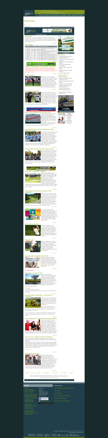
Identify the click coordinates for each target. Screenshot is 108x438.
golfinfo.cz (27, 372)
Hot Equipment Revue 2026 (29, 400)
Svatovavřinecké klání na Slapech (65, 89)
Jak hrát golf (71, 372)
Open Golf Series (58, 393)
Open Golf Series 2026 (28, 414)
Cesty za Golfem (55, 372)
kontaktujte (66, 376)
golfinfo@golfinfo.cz (45, 393)
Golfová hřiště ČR (46, 372)
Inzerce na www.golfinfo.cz (29, 389)
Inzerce (36, 380)
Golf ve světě (38, 372)
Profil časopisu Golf (28, 404)
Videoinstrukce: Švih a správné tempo (62, 400)
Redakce (26, 388)
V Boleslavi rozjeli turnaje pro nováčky (65, 83)
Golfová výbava (63, 372)
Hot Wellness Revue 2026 (29, 401)
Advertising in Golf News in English (31, 395)
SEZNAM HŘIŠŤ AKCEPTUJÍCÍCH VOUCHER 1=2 (65, 388)
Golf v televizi (57, 390)
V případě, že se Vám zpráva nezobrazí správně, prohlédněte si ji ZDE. (62, 26)
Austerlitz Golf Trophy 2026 (29, 410)
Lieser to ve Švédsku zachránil (64, 73)
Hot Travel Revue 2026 (29, 399)
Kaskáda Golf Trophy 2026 (29, 411)
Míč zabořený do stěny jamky (60, 398)
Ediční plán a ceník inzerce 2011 (61, 380)
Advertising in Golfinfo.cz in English (31, 394)
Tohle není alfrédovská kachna (64, 88)
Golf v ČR (32, 372)
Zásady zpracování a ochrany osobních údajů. (76, 432)
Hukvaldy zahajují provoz (63, 76)
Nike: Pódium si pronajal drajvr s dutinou (63, 395)
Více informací (28, 349)
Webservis (48, 377)
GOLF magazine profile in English (30, 396)
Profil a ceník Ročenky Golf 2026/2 (30, 405)
